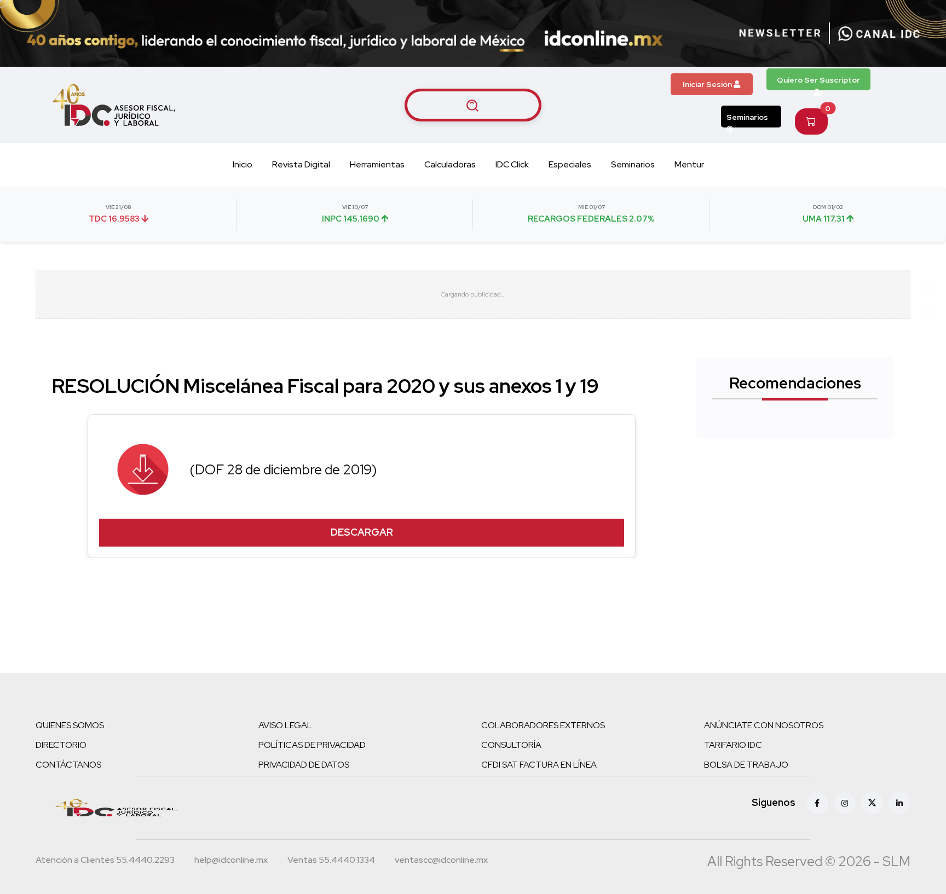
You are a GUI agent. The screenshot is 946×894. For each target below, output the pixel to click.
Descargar (362, 532)
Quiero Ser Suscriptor (818, 80)
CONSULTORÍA (511, 745)
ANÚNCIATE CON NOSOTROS (763, 725)
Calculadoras (450, 164)
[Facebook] (817, 803)
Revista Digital (301, 164)
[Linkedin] (899, 803)
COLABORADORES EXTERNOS (543, 725)
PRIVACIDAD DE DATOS (303, 764)
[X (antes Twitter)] (872, 803)
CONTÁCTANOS (68, 764)
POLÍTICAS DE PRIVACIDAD (312, 745)
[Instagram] (845, 803)
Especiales (570, 164)
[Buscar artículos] (473, 105)
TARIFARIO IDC (733, 745)
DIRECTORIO (61, 745)
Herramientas (377, 164)
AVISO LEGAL (285, 725)
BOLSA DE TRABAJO (746, 764)
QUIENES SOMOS (70, 725)
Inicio (242, 164)
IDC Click (512, 164)
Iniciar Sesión (708, 84)
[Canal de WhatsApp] (879, 33)
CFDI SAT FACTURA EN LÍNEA (539, 764)
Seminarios (747, 117)
